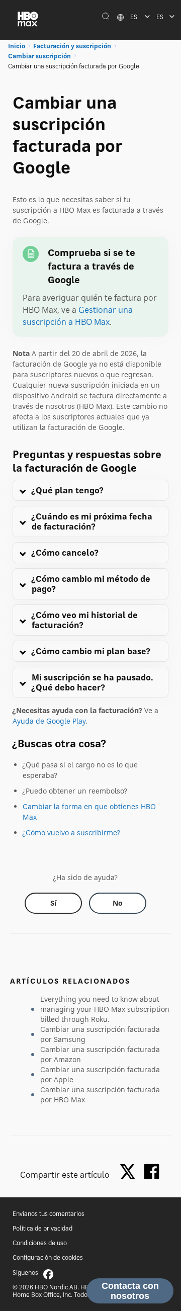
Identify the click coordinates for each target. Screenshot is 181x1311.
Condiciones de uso (40, 1243)
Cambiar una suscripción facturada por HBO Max (100, 1094)
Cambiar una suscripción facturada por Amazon (100, 1054)
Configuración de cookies (48, 1257)
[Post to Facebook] (151, 1171)
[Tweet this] (130, 1172)
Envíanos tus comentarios (48, 1213)
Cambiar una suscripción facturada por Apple (100, 1074)
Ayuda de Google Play (49, 721)
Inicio (16, 46)
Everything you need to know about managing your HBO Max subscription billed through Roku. (104, 1009)
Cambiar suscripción (39, 56)
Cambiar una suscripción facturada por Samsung (100, 1034)
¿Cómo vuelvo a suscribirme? (71, 832)
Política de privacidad (42, 1228)
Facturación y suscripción (72, 46)
